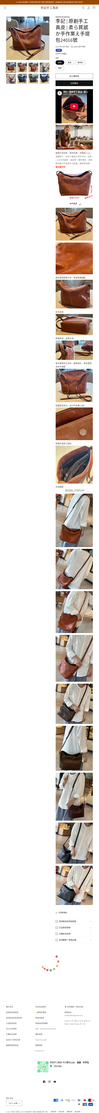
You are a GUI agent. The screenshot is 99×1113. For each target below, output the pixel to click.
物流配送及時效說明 (14, 1018)
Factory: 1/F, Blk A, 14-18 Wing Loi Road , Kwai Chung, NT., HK (77, 1022)
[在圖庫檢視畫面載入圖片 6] (22, 79)
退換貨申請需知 (12, 1012)
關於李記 (9, 1007)
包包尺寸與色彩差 (13, 1040)
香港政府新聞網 (41, 1023)
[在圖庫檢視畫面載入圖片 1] (11, 68)
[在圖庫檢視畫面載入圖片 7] (33, 79)
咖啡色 (80, 62)
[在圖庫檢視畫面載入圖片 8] (45, 79)
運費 (64, 54)
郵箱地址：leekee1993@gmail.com (74, 1013)
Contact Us (39, 1051)
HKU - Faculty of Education (45, 1029)
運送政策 (77, 1112)
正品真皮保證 (11, 1023)
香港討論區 (39, 1018)
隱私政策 (38, 1034)
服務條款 (38, 1045)
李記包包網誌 (40, 1007)
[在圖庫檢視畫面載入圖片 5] (11, 79)
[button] (5, 7)
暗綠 (60, 68)
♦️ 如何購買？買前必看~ (74, 1007)
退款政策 (53, 1112)
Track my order (41, 1040)
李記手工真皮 (15, 1112)
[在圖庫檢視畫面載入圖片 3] (33, 68)
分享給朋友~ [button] (63, 912)
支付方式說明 (11, 1029)
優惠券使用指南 (12, 1045)
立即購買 (74, 83)
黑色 (69, 62)
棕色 (60, 62)
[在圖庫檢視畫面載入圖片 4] (45, 68)
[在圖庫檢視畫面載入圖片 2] (22, 68)
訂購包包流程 (11, 1034)
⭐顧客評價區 (40, 1012)
